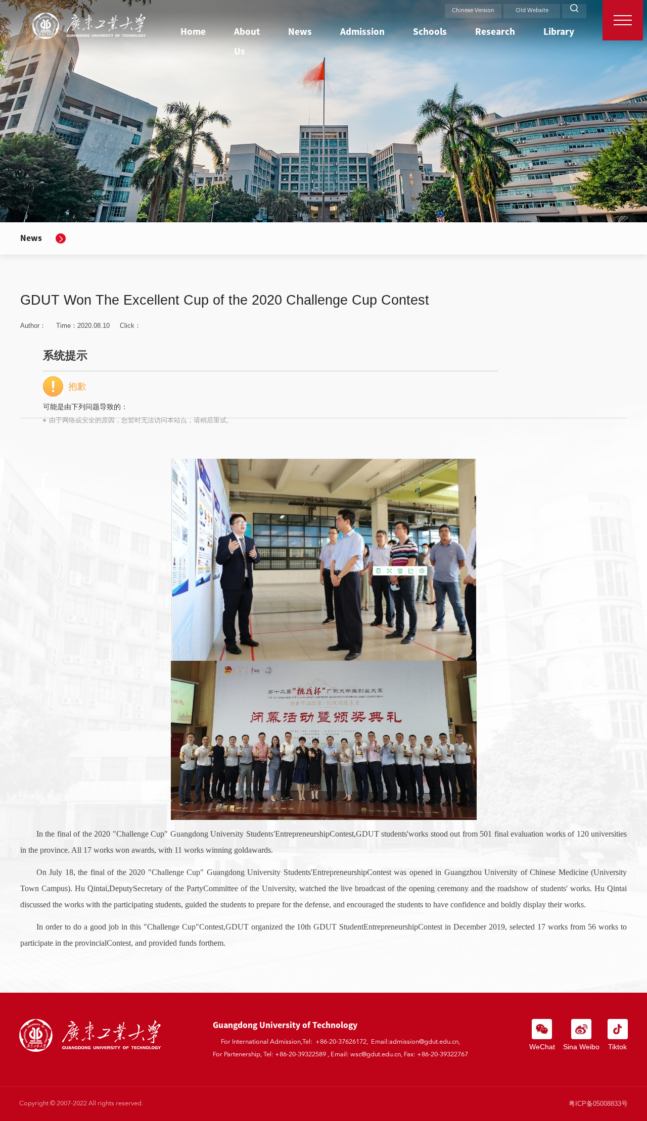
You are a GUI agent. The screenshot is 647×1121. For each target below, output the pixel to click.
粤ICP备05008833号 (598, 1103)
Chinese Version (473, 11)
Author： (33, 325)
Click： (138, 373)
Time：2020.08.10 (83, 325)
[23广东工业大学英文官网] (89, 26)
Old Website (532, 11)
